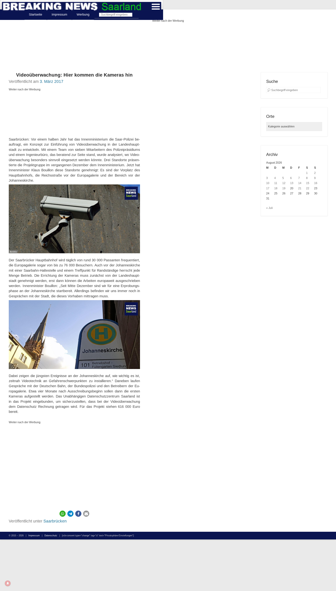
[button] (62, 514)
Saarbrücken (55, 521)
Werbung (83, 14)
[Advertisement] (168, 47)
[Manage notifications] (7, 583)
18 (275, 188)
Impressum (59, 14)
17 (267, 188)
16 (315, 183)
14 (299, 183)
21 (299, 188)
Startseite (35, 14)
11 (275, 183)
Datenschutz (50, 535)
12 (283, 183)
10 (267, 183)
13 (291, 183)
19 (283, 188)
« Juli (269, 207)
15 (307, 183)
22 (307, 188)
